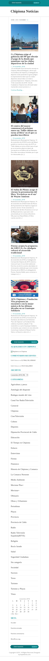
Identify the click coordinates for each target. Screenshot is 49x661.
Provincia (15, 517)
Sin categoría (16, 562)
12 (13, 607)
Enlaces (14, 448)
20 (16, 610)
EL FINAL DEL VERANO (29, 360)
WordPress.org (15, 639)
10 (32, 605)
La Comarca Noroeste (20, 474)
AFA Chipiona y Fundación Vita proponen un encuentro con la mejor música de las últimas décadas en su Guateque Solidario (24, 305)
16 (28, 607)
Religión (14, 541)
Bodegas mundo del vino (21, 395)
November (22, 20)
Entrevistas (15, 453)
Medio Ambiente (18, 480)
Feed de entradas (16, 628)
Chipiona (14, 411)
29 (24, 612)
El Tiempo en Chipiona (20, 443)
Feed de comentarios (17, 634)
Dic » (16, 614)
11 (36, 605)
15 (24, 607)
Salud (13, 551)
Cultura (14, 421)
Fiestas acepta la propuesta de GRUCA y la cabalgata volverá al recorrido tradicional (24, 249)
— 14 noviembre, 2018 (18, 67)
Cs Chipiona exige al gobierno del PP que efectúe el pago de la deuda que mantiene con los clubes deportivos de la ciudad (24, 59)
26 (13, 612)
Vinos (13, 594)
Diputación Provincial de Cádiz (24, 432)
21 (20, 610)
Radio (13, 527)
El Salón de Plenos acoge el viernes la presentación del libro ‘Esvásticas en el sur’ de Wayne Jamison (24, 193)
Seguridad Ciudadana (19, 557)
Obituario (15, 496)
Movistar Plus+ (17, 485)
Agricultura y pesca (19, 384)
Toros (13, 578)
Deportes (14, 427)
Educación (15, 437)
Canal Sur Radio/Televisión (22, 400)
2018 (16, 20)
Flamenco (15, 464)
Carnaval (14, 406)
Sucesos (14, 573)
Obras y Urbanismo (19, 501)
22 (24, 610)
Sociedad (14, 567)
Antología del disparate (20, 390)
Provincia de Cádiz (19, 522)
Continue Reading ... (17, 90)
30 (28, 612)
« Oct (12, 614)
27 (16, 612)
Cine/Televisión (17, 416)
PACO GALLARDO (27, 366)
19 (13, 610)
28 (20, 612)
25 (36, 610)
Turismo (14, 583)
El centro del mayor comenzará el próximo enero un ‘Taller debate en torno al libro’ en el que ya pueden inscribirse (24, 130)
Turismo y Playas (18, 589)
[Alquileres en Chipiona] (19, 351)
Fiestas (14, 459)
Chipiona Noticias (25, 11)
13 (16, 607)
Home (12, 20)
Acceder (13, 623)
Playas (13, 512)
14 (20, 607)
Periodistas (15, 506)
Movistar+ (15, 490)
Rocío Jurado (16, 546)
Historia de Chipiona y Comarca (24, 469)
